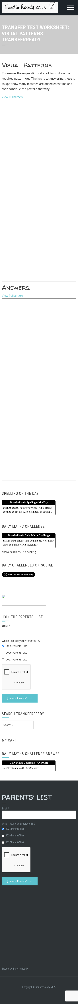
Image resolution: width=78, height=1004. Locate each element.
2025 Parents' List (16, 646)
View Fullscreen (12, 97)
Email (6, 625)
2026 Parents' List (16, 652)
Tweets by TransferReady (15, 968)
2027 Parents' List (16, 659)
